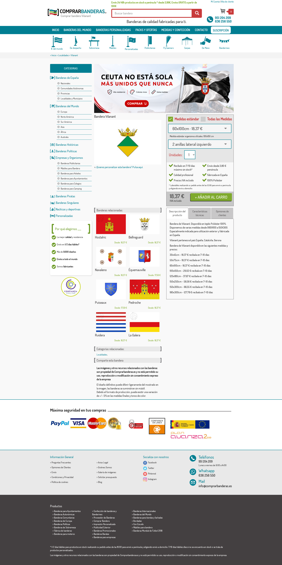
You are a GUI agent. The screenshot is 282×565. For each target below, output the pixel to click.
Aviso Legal (103, 462)
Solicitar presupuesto (107, 477)
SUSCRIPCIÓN (221, 30)
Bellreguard (136, 237)
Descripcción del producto (177, 213)
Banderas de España (67, 77)
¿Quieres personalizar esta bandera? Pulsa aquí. (119, 167)
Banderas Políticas (66, 151)
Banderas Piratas (65, 196)
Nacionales (65, 83)
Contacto (201, 30)
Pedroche (135, 302)
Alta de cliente (227, 1)
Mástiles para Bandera (70, 168)
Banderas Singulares (67, 202)
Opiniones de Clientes (61, 467)
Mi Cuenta (215, 1)
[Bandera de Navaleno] (111, 257)
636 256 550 (223, 21)
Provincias (65, 93)
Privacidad (68, 477)
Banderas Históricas (67, 144)
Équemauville (137, 270)
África (63, 132)
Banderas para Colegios (71, 183)
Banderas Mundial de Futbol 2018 (147, 530)
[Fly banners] (168, 41)
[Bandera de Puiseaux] (111, 289)
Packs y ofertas (146, 30)
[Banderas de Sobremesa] (94, 41)
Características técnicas (199, 213)
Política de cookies (60, 482)
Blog (100, 482)
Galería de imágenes (107, 472)
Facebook (152, 462)
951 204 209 (223, 18)
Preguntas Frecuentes (61, 462)
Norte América (67, 116)
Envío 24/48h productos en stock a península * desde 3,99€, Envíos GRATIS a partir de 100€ (154, 4)
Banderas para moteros (64, 534)
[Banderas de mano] (205, 41)
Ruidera (100, 335)
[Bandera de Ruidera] (111, 322)
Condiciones (57, 477)
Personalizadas (64, 216)
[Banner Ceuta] (164, 88)
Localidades (63, 55)
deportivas (74, 209)
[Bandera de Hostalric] (111, 224)
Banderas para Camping (71, 188)
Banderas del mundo (77, 30)
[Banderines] (224, 41)
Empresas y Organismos (69, 157)
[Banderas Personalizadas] (131, 41)
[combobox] (199, 128)
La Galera (134, 335)
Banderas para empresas (105, 537)
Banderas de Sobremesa (65, 527)
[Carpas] (187, 41)
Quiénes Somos (105, 467)
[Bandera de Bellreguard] (145, 224)
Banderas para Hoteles (71, 173)
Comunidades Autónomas (72, 88)
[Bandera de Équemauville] (145, 257)
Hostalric (100, 237)
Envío (54, 472)
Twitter (150, 468)
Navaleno (101, 270)
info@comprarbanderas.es (215, 486)
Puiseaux (100, 302)
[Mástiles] (112, 41)
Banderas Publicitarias (70, 163)
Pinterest (151, 473)
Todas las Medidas (219, 119)
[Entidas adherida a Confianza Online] (157, 426)
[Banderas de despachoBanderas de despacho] (75, 41)
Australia (64, 137)
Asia (62, 127)
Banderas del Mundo (67, 106)
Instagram (152, 479)
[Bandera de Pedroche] (145, 289)
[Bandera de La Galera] (145, 322)
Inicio (55, 30)
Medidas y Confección (175, 30)
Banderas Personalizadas (113, 30)
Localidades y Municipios (71, 98)
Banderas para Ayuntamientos (74, 178)
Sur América (66, 121)
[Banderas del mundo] (57, 41)
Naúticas (61, 209)
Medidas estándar (187, 119)
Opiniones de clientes (222, 213)
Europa (64, 111)
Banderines (97, 514)
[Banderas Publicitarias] (150, 41)
